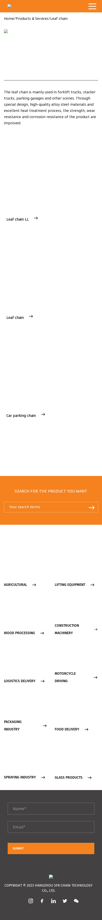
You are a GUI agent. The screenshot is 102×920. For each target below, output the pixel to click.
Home (9, 18)
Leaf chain (59, 18)
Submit (18, 848)
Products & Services (32, 18)
